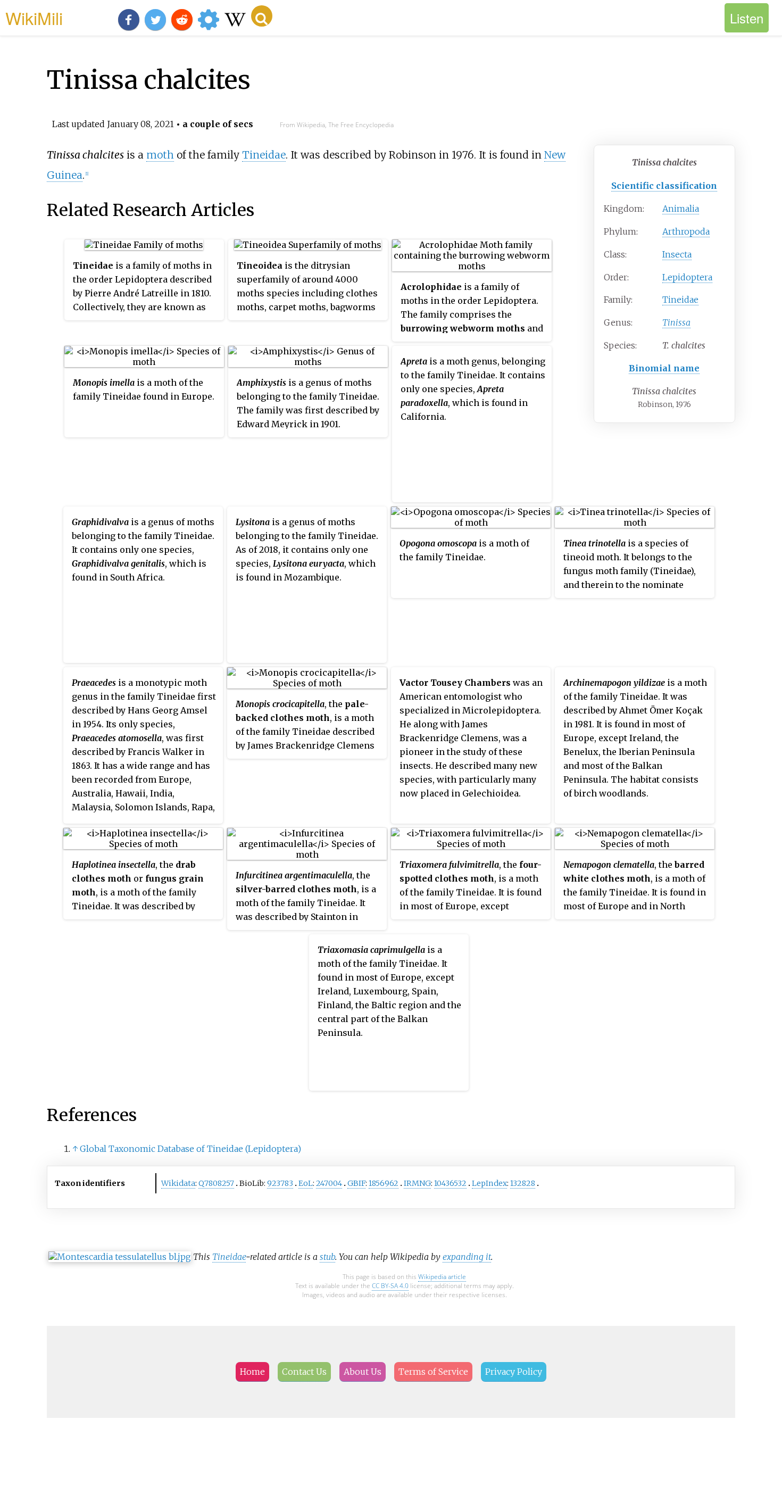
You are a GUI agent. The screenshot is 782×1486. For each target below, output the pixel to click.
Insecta (677, 254)
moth (160, 154)
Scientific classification (664, 185)
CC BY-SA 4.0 (390, 1285)
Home (252, 1371)
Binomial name (664, 368)
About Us (362, 1371)
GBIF (356, 1183)
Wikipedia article (442, 1276)
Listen (746, 18)
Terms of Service (433, 1371)
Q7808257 (216, 1183)
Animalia (680, 208)
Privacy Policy (513, 1371)
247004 (329, 1183)
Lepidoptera (687, 277)
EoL (305, 1183)
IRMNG (417, 1183)
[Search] (261, 16)
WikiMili (34, 17)
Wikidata (178, 1183)
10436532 (450, 1183)
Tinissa (676, 322)
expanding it (467, 1256)
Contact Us (304, 1371)
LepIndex (489, 1183)
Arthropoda (686, 231)
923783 (280, 1183)
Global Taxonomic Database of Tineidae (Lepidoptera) (190, 1148)
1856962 (383, 1183)
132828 (522, 1183)
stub (327, 1256)
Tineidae (680, 299)
